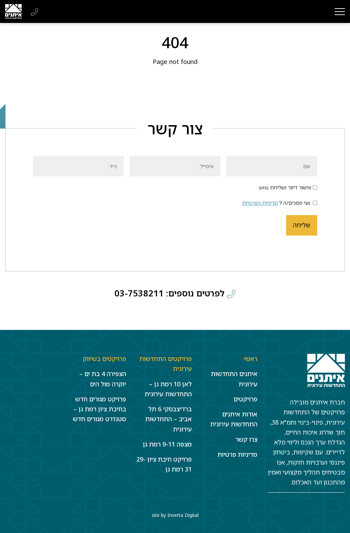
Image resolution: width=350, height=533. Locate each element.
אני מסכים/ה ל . (276, 202)
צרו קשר (246, 439)
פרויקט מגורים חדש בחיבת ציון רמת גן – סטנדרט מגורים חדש (99, 409)
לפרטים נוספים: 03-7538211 (171, 293)
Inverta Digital (183, 515)
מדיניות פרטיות (237, 454)
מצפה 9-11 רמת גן (167, 444)
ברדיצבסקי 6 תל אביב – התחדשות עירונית (168, 419)
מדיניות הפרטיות (260, 202)
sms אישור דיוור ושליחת (285, 187)
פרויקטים (245, 399)
